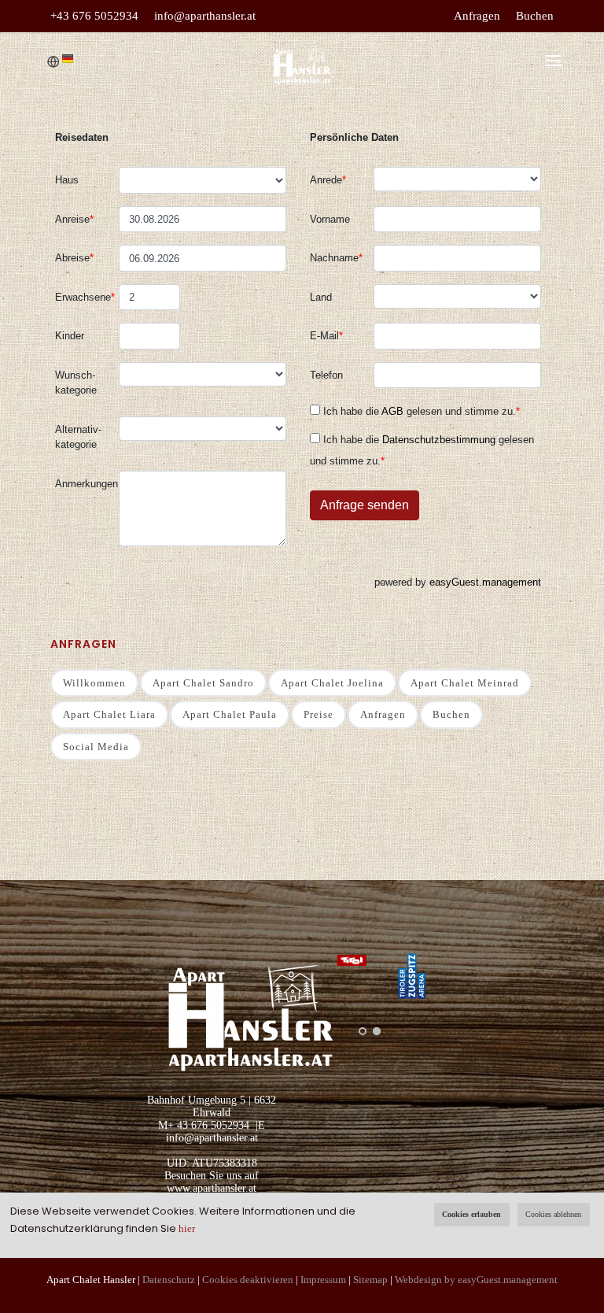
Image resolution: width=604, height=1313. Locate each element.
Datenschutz (168, 1279)
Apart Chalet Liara (109, 714)
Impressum (323, 1279)
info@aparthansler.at (205, 15)
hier (187, 1228)
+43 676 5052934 (94, 15)
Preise (318, 714)
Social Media (96, 747)
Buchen (535, 15)
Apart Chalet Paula (229, 714)
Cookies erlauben (471, 1214)
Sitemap (370, 1279)
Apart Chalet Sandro (203, 683)
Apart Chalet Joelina (332, 683)
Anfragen (477, 15)
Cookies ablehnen (553, 1214)
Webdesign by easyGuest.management (476, 1279)
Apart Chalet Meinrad (465, 683)
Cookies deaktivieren (247, 1279)
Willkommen (94, 683)
